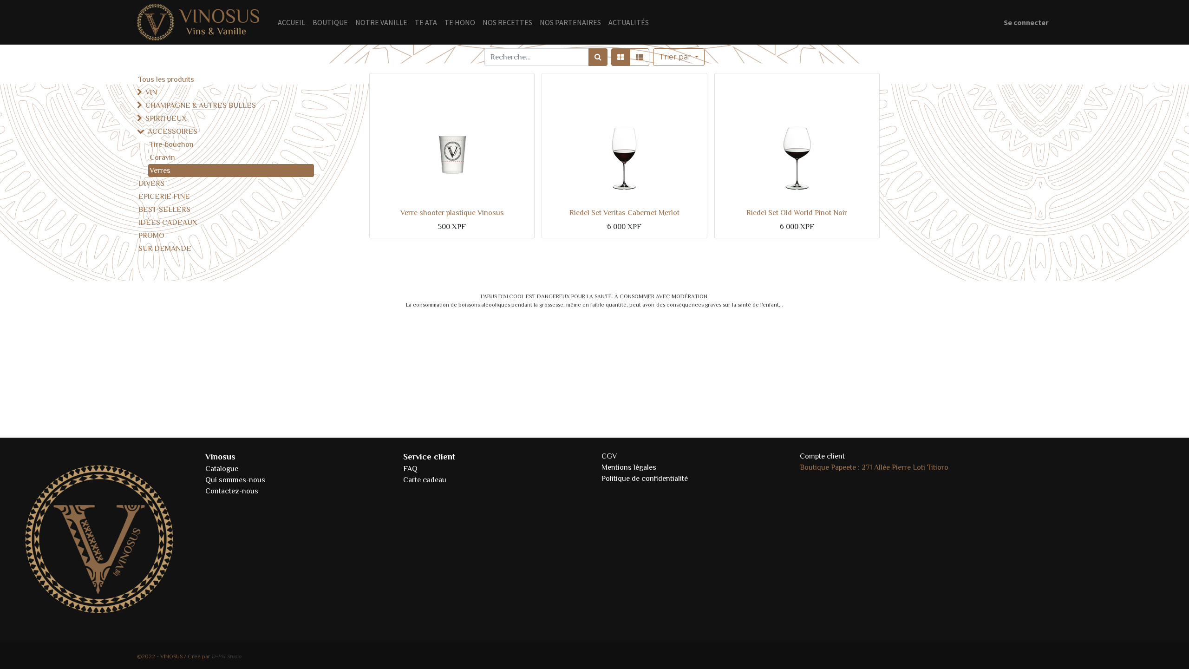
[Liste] (639, 57)
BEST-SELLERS (164, 209)
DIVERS (151, 183)
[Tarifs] (620, 57)
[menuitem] (291, 22)
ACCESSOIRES (172, 131)
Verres (160, 170)
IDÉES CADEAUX (167, 222)
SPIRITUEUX (166, 118)
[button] (679, 57)
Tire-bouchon (172, 144)
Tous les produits (166, 79)
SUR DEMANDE (164, 248)
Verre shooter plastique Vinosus (452, 213)
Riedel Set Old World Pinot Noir (796, 213)
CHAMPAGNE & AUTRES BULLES (200, 105)
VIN (151, 92)
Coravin (162, 157)
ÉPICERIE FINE (164, 196)
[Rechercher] (598, 57)
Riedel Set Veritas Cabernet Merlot (624, 213)
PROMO (151, 235)
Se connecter (1026, 22)
